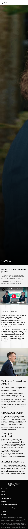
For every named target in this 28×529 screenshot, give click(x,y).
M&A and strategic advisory (9, 504)
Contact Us (4, 514)
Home (3, 491)
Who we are (4, 495)
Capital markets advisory (8, 508)
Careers (3, 501)
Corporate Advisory (6, 498)
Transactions (4, 511)
